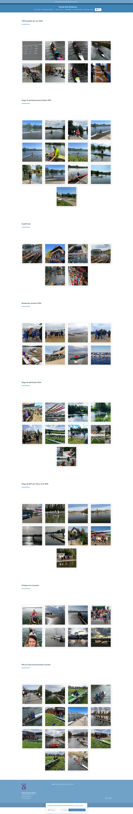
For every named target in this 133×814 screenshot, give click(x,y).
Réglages (52, 810)
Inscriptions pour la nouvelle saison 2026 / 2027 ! (65, 1)
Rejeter (65, 810)
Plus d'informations (78, 805)
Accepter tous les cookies (78, 810)
